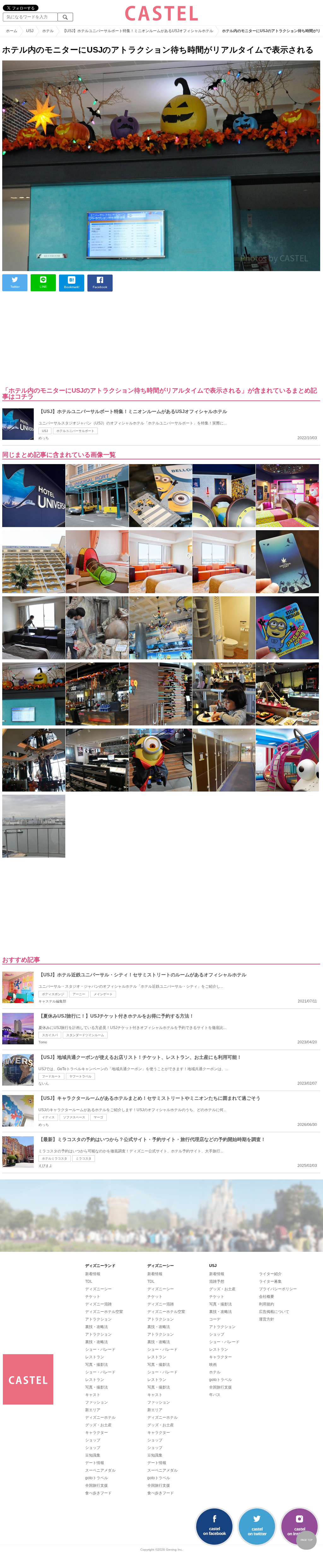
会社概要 (266, 1296)
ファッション (96, 1402)
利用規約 (266, 1304)
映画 (213, 1364)
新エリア (92, 1410)
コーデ (214, 1319)
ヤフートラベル (80, 1076)
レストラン (94, 1357)
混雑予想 (216, 1281)
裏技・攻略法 (96, 1327)
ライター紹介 (270, 1274)
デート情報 (94, 1463)
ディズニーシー (98, 1289)
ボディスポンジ (53, 994)
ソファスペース (74, 1117)
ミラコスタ (83, 1158)
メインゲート (103, 994)
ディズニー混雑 (98, 1304)
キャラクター (96, 1432)
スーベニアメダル (100, 1470)
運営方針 (266, 1319)
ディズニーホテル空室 (104, 1311)
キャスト (92, 1395)
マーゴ (98, 1117)
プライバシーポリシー (278, 1289)
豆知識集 (92, 1455)
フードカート (51, 1076)
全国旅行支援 (96, 1485)
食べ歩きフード (98, 1493)
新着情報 (92, 1274)
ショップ (92, 1440)
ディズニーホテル (100, 1417)
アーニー (79, 994)
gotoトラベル (96, 1478)
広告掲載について (274, 1311)
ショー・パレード (100, 1349)
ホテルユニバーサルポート (75, 431)
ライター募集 (270, 1281)
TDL (88, 1281)
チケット (92, 1296)
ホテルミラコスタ (54, 1158)
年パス (214, 1395)
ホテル (214, 1372)
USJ (45, 431)
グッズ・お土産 (98, 1425)
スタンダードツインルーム (85, 1035)
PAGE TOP (307, 1540)
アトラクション (98, 1319)
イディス (48, 1117)
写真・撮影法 (96, 1364)
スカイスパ (50, 1035)
